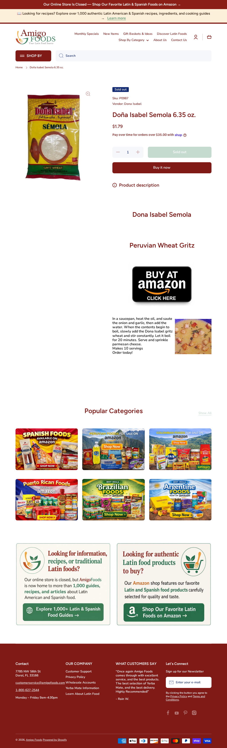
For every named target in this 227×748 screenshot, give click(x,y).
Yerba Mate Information (82, 688)
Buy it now (161, 167)
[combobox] (133, 55)
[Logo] (35, 37)
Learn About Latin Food (82, 694)
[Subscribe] (205, 682)
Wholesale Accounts (81, 682)
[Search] (59, 55)
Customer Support (79, 671)
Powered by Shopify (55, 740)
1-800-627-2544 (27, 690)
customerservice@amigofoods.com (40, 683)
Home (19, 67)
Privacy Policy (75, 677)
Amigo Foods (34, 740)
